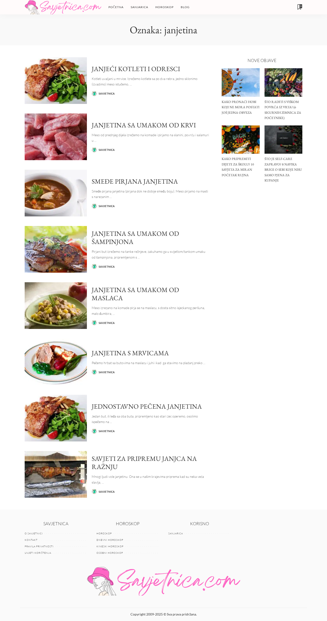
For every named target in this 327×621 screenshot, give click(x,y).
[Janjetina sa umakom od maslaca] (56, 305)
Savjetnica (107, 93)
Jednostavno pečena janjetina (147, 406)
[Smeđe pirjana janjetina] (56, 193)
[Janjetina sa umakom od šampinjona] (56, 249)
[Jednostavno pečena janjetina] (56, 418)
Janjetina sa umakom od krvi (144, 125)
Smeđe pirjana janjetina (135, 181)
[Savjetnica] (63, 7)
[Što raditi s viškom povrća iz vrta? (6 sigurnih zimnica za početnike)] (283, 82)
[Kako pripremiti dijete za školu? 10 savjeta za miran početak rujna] (240, 139)
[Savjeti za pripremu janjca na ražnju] (56, 474)
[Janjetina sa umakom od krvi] (56, 136)
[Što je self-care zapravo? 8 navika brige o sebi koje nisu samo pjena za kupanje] (283, 139)
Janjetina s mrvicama (130, 353)
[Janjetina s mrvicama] (56, 362)
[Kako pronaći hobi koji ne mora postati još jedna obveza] (240, 82)
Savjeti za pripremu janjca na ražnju (144, 462)
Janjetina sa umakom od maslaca (135, 293)
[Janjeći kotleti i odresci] (56, 80)
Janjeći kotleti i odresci (136, 68)
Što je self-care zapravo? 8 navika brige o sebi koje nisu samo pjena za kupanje (283, 169)
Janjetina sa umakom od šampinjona (135, 237)
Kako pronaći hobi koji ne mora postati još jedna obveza (240, 107)
